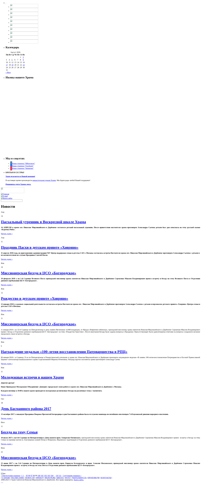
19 (12, 65)
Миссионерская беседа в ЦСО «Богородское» (38, 273)
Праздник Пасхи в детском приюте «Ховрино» (39, 247)
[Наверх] (2, 482)
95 (27, 476)
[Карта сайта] (6, 198)
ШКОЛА (60, 478)
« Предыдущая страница (10, 476)
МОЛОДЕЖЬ (50, 478)
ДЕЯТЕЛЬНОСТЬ (79, 478)
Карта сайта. (79, 480)
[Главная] (5, 194)
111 (60, 476)
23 (24, 65)
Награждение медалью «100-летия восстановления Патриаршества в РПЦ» (64, 352)
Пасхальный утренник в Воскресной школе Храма (43, 222)
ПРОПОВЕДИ (93, 478)
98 (34, 476)
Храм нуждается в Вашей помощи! (20, 176)
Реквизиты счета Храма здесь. (18, 184)
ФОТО (67, 478)
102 (45, 476)
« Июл (8, 72)
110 (57, 476)
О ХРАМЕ (6, 478)
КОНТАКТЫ (106, 478)
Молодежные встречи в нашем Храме (32, 377)
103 (48, 476)
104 (52, 476)
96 (29, 476)
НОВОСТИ (30, 478)
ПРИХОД (40, 478)
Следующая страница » (71, 476)
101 (42, 476)
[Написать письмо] (4, 196)
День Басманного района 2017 (26, 408)
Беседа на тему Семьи (19, 432)
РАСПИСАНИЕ (17, 478)
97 (31, 476)
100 (39, 476)
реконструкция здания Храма (44, 180)
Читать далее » (7, 234)
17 (7, 65)
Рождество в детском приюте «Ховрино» (34, 298)
